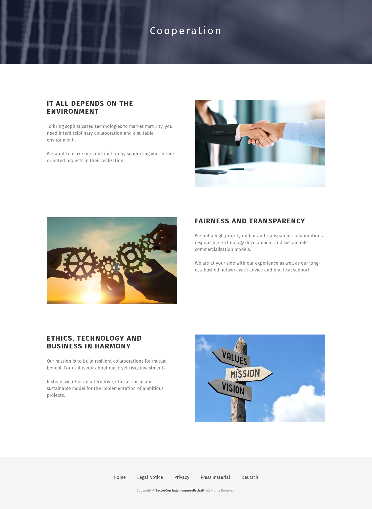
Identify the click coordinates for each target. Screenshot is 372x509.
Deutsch (249, 477)
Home (120, 477)
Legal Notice (150, 477)
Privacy (181, 477)
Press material (215, 477)
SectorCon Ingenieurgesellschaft (180, 490)
